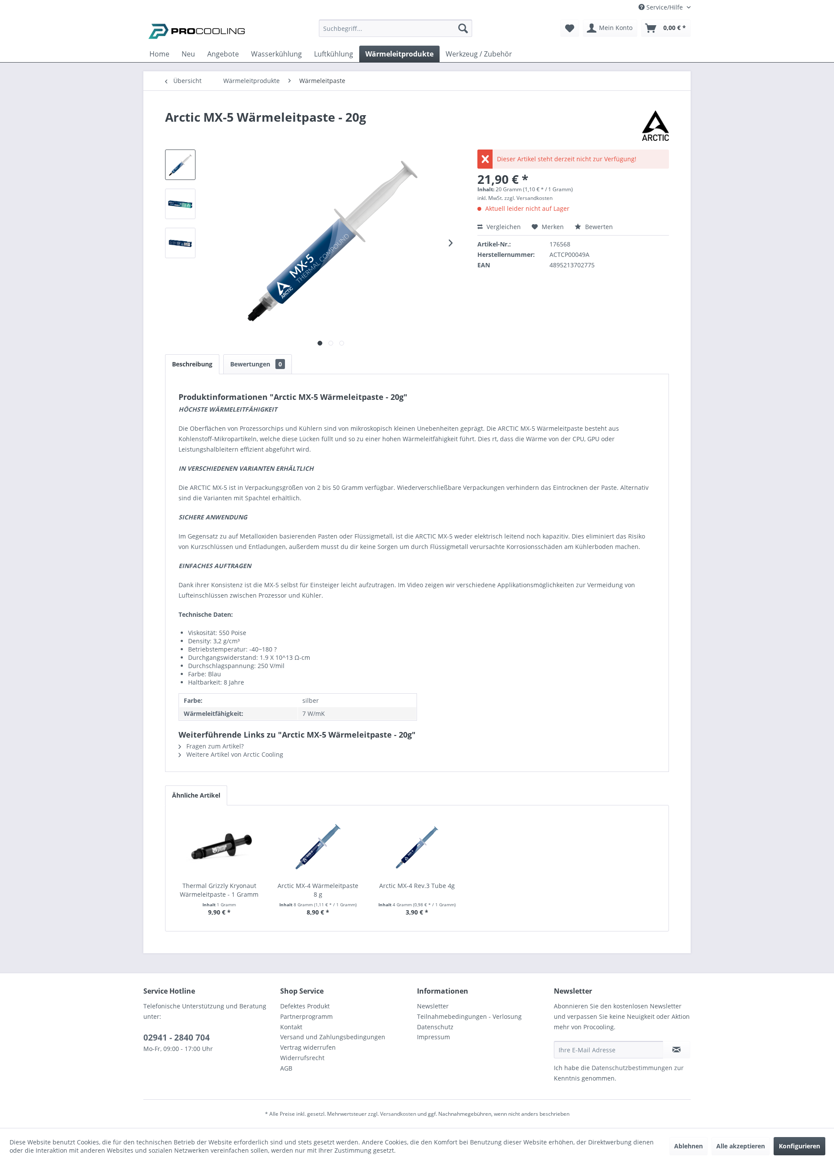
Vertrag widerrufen (308, 1047)
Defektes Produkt (305, 1006)
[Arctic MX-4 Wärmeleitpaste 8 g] (318, 846)
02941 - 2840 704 (176, 1037)
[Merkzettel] (569, 28)
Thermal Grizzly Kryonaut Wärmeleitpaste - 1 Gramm (219, 889)
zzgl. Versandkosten (528, 198)
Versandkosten (398, 1113)
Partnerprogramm (306, 1016)
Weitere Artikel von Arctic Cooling (234, 754)
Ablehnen (688, 1146)
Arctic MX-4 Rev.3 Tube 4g (417, 885)
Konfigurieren (799, 1146)
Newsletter (433, 1006)
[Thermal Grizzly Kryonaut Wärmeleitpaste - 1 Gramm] (219, 846)
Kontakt (291, 1027)
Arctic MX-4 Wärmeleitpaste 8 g (318, 889)
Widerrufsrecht (302, 1058)
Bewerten (598, 227)
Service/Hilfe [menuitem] (665, 7)
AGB (286, 1068)
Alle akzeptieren (740, 1146)
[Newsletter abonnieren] (676, 1049)
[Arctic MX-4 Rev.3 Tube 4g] (417, 846)
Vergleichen (503, 227)
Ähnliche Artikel (196, 795)
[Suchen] (463, 28)
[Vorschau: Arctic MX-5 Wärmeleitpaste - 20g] (180, 165)
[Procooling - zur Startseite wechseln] (197, 30)
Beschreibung (192, 364)
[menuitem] (395, 32)
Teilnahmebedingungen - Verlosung (469, 1016)
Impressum (433, 1037)
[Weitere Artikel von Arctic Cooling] (655, 125)
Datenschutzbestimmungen (632, 1068)
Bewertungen (256, 364)
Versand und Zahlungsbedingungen (332, 1037)
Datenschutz (435, 1027)
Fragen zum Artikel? (214, 746)
